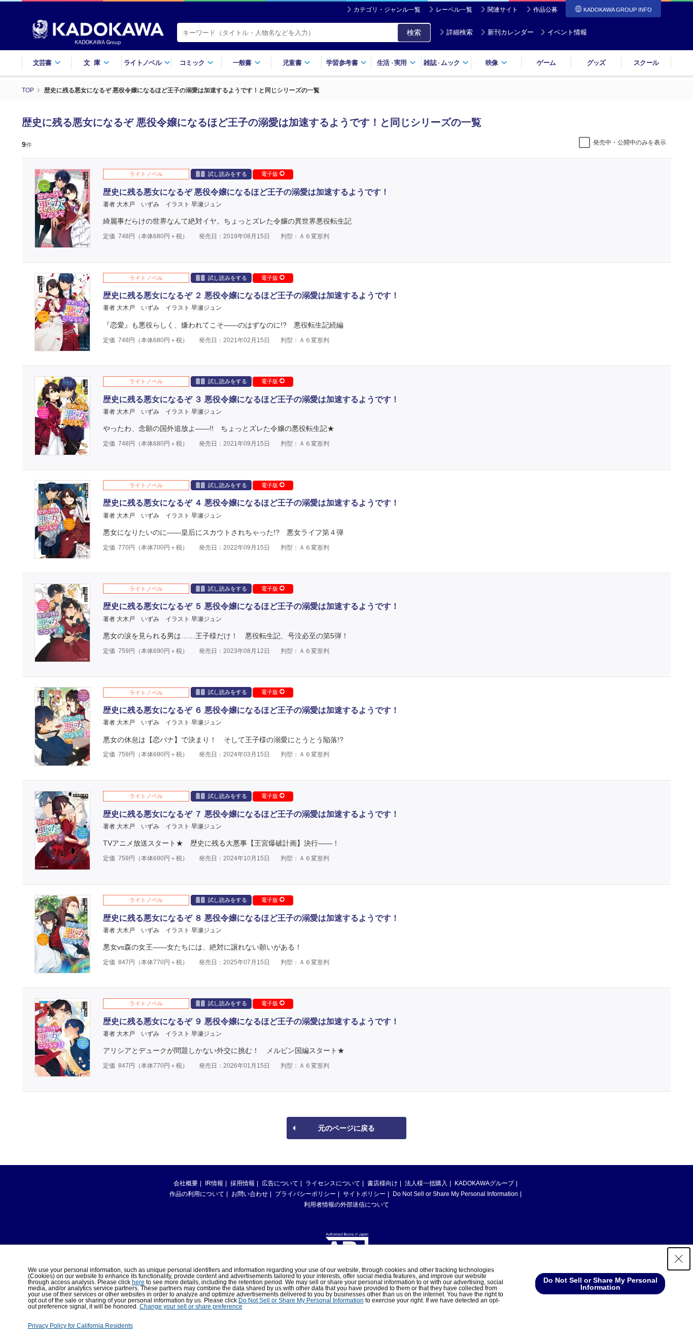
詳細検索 (459, 32)
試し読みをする (227, 174)
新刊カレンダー (511, 32)
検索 (414, 32)
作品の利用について (196, 1193)
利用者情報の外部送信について (346, 1204)
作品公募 (545, 9)
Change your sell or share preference (191, 1306)
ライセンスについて (332, 1183)
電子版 (270, 174)
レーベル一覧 (454, 9)
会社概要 (186, 1183)
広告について (280, 1183)
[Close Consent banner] (679, 1259)
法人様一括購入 (426, 1183)
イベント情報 (567, 32)
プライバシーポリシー (305, 1193)
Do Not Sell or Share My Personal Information (455, 1194)
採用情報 (242, 1183)
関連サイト (503, 9)
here (138, 1282)
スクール (646, 62)
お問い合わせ (249, 1193)
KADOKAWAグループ (484, 1183)
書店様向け (382, 1183)
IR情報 (214, 1183)
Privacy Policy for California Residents (80, 1325)
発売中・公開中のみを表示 (629, 142)
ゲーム (546, 62)
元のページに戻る (346, 1128)
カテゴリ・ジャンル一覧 (387, 9)
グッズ (596, 62)
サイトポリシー (364, 1193)
